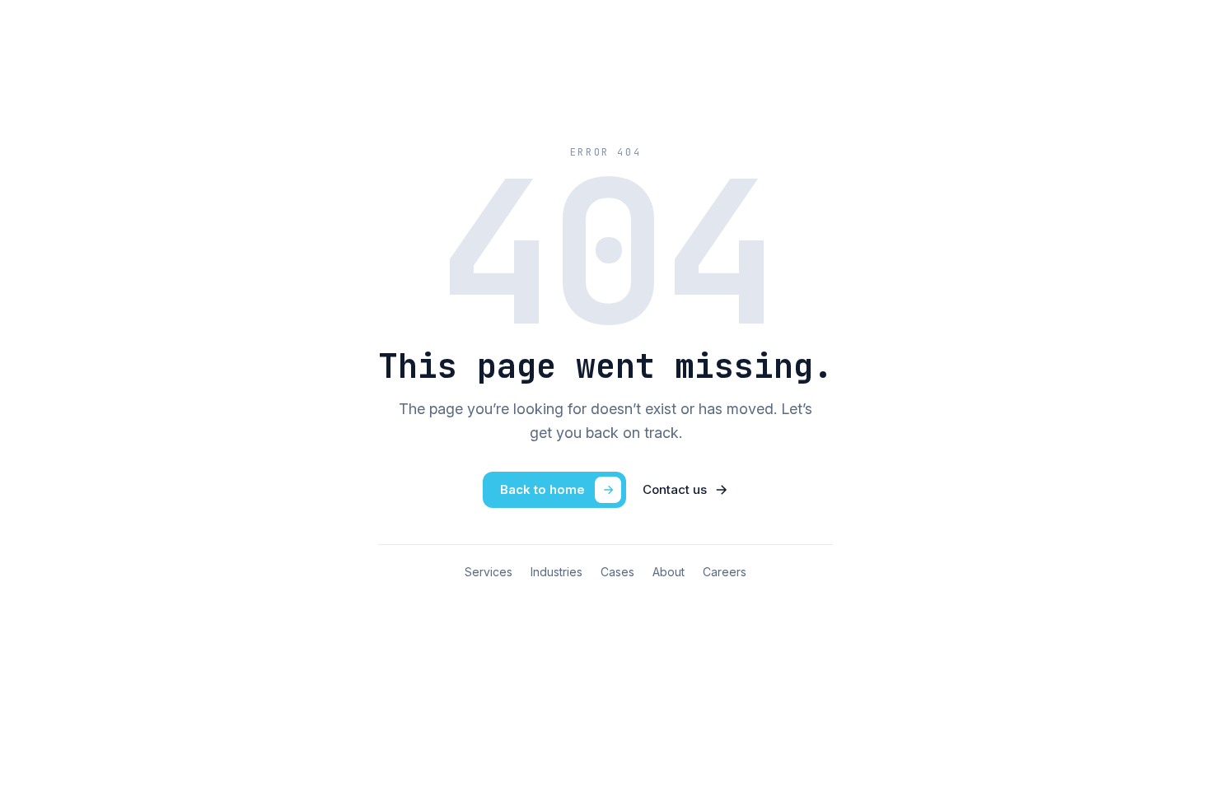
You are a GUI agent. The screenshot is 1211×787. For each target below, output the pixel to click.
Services (488, 572)
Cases (617, 572)
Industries (556, 572)
